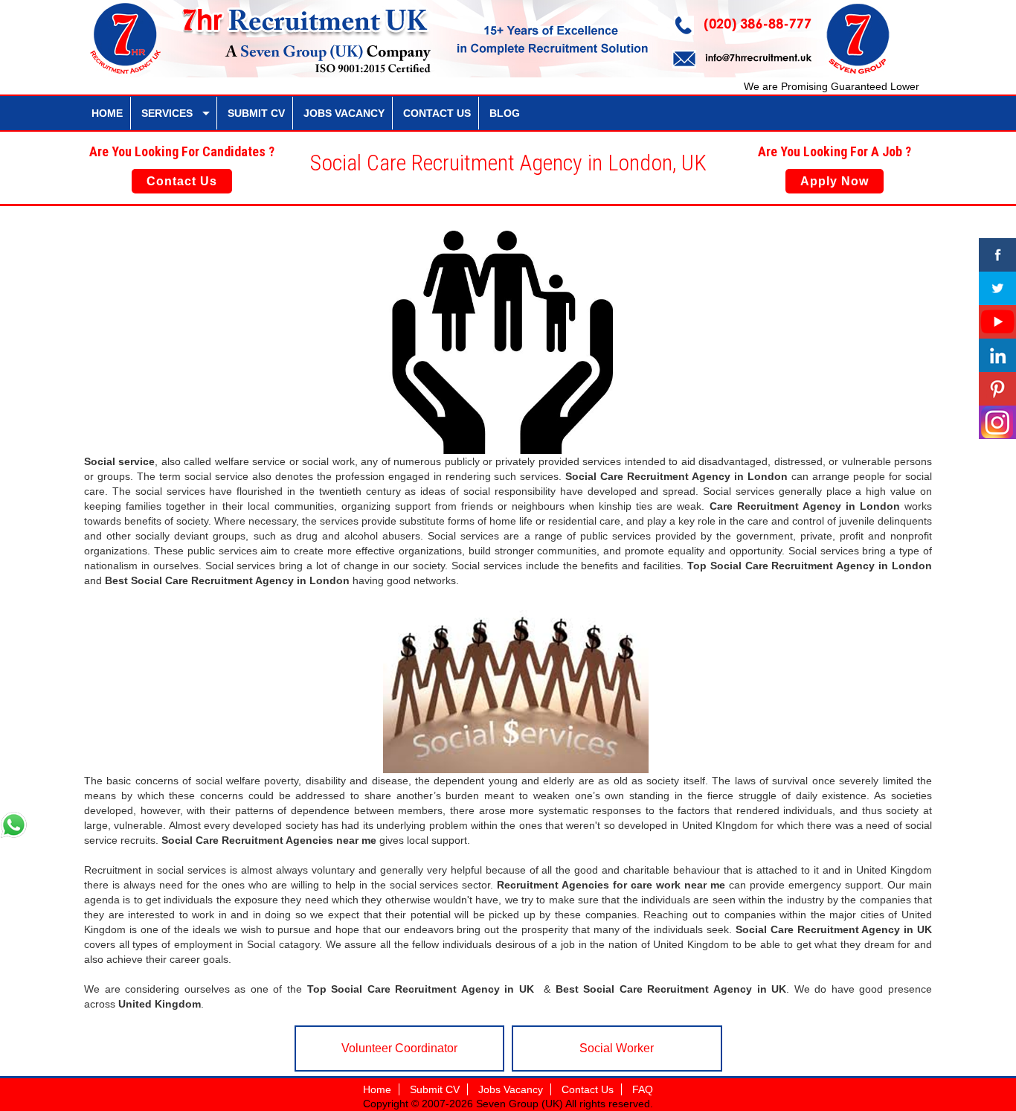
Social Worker (616, 1048)
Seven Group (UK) (520, 1104)
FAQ (642, 1089)
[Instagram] (997, 422)
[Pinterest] (997, 389)
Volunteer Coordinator (399, 1048)
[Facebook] (997, 255)
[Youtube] (997, 322)
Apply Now (834, 181)
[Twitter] (997, 288)
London (767, 476)
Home (377, 1089)
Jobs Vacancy (510, 1089)
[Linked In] (997, 355)
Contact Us (182, 181)
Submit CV (435, 1089)
